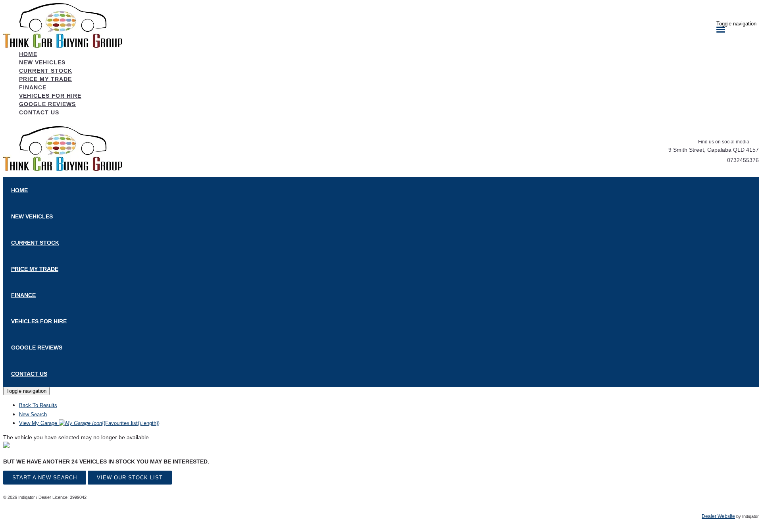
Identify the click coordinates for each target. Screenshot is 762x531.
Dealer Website (718, 516)
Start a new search (44, 478)
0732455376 (743, 160)
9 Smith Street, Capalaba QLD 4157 (713, 150)
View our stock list (130, 478)
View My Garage (89, 423)
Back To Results (38, 405)
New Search (33, 414)
